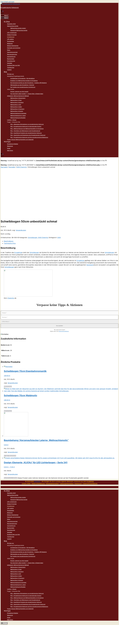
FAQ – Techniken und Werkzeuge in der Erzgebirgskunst (25, 130)
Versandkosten (21, 230)
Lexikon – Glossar (11, 120)
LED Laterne (10, 39)
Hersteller (9, 63)
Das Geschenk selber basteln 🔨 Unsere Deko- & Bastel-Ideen (26, 93)
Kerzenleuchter (11, 61)
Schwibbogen (10, 37)
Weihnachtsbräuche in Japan (18, 115)
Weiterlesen (8, 386)
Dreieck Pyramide (12, 34)
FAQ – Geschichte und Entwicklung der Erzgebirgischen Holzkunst (27, 135)
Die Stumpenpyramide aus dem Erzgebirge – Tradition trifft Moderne (28, 82)
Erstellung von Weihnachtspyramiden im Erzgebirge (24, 80)
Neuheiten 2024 (11, 24)
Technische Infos (10, 243)
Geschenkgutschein (12, 52)
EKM (59, 237)
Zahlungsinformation (67, 483)
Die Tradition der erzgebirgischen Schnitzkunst (22, 87)
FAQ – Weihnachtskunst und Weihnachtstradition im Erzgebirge (27, 128)
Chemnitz (11, 298)
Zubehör (9, 69)
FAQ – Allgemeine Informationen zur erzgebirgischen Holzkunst (27, 124)
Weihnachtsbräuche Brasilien (18, 117)
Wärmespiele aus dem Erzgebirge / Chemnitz (22, 85)
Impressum (78, 483)
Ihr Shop (7, 21)
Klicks (8, 50)
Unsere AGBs (26, 483)
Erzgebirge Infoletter (12, 144)
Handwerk (89, 265)
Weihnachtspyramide (12, 26)
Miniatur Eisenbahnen (12, 45)
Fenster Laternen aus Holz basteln (19, 91)
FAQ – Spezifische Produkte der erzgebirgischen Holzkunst (26, 133)
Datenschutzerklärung (64, 331)
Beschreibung (8, 241)
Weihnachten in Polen (16, 100)
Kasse (8, 148)
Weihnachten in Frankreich (17, 109)
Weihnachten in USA (15, 104)
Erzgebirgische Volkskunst (10, 7)
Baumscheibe (10, 58)
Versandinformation (52, 483)
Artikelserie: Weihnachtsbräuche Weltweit (18, 96)
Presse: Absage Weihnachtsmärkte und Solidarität (20, 139)
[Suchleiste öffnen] (2, 13)
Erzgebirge (18, 252)
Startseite (4, 167)
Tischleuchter (10, 67)
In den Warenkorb (10, 456)
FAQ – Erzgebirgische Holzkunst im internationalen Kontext (25, 126)
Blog (5, 72)
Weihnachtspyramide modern (18, 28)
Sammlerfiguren (11, 56)
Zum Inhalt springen (7, 2)
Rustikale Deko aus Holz (13, 65)
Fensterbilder (10, 41)
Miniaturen (10, 43)
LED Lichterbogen (12, 32)
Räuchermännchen (12, 54)
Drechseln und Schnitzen (13, 48)
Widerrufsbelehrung (38, 483)
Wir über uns (10, 74)
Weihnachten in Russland (16, 102)
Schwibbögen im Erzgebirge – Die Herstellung (22, 78)
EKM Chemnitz (22, 167)
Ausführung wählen (10, 478)
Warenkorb (10, 146)
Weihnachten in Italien (16, 106)
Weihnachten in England (16, 111)
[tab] (61, 241)
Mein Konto (10, 150)
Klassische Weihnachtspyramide (18, 30)
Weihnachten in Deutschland (17, 98)
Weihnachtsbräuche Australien (18, 113)
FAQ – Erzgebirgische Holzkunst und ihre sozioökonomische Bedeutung (29, 137)
